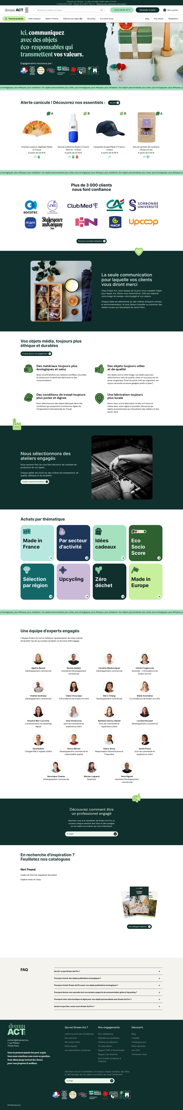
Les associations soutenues (78, 1050)
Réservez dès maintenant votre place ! (111, 4)
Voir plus (113, 103)
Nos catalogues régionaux (138, 926)
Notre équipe (71, 1046)
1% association (105, 1046)
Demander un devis (147, 10)
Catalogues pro (139, 1042)
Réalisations (173, 19)
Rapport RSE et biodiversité (111, 1050)
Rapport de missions (108, 1054)
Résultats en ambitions (108, 1038)
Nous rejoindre (138, 1046)
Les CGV (136, 1050)
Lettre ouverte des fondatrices (79, 1034)
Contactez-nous (139, 1054)
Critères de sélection (108, 1042)
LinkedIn (135, 1038)
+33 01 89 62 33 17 (122, 10)
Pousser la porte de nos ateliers (33, 482)
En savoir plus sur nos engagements (35, 354)
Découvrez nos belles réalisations (90, 241)
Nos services (71, 1038)
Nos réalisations (105, 1034)
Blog (134, 1034)
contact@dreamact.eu (17, 1040)
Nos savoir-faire (72, 1042)
